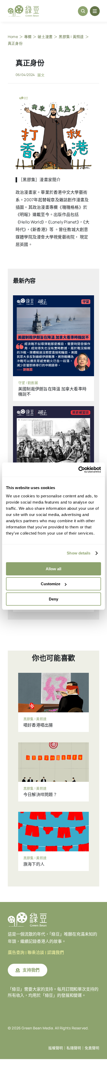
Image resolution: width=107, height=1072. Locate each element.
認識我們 (55, 952)
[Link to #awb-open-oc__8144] (95, 11)
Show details (78, 553)
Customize (50, 584)
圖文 (40, 75)
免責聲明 (92, 1048)
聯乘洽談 (36, 952)
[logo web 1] (23, 7)
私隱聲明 (73, 1048)
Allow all (53, 569)
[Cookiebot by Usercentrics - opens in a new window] (78, 469)
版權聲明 (55, 1048)
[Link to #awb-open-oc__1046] (83, 11)
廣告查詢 (16, 952)
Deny (53, 599)
